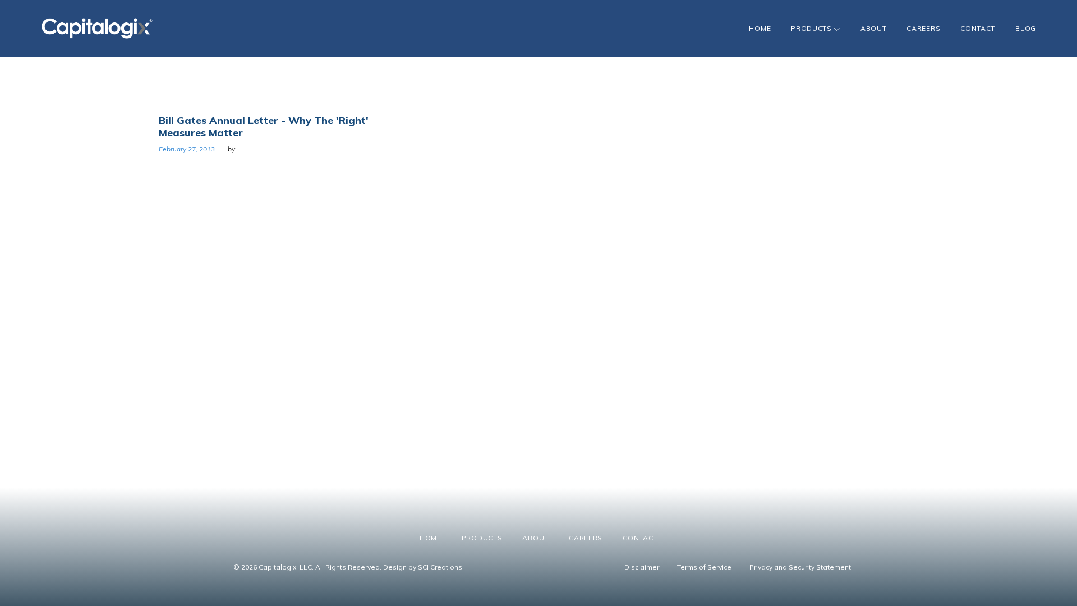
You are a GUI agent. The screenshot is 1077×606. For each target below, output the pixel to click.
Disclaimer (641, 567)
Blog (1025, 28)
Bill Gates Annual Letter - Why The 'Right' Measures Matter (264, 126)
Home (760, 28)
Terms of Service (704, 567)
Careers (923, 28)
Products (811, 28)
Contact (977, 28)
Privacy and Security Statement (800, 567)
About (873, 28)
